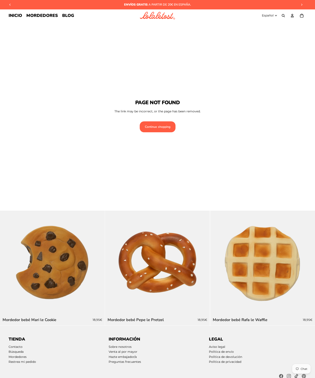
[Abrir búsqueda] (283, 15)
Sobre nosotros (120, 347)
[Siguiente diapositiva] (301, 4)
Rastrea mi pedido (22, 362)
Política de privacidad (225, 362)
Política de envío (221, 352)
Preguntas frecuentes (125, 362)
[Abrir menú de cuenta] (292, 15)
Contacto (15, 347)
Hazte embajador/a (123, 357)
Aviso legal (217, 347)
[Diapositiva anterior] (10, 4)
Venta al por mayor (123, 352)
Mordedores (18, 357)
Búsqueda (16, 352)
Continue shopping (157, 127)
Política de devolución (225, 357)
